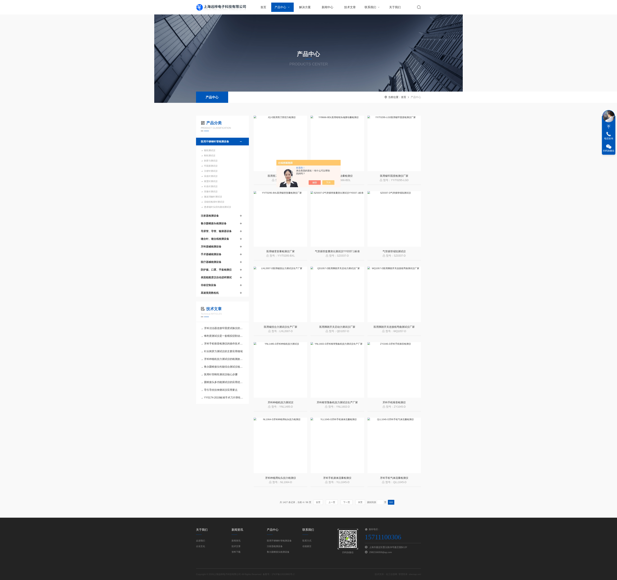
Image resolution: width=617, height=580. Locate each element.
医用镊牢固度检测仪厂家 (394, 175)
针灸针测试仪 (211, 186)
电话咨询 (608, 138)
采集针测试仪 (211, 191)
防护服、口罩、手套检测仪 (216, 269)
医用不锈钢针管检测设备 (215, 141)
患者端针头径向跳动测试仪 (217, 207)
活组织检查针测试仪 (214, 202)
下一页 (346, 502)
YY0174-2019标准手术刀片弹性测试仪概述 (224, 397)
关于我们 (395, 7)
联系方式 (306, 540)
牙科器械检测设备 (211, 246)
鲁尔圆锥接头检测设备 (214, 223)
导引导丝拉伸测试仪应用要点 (220, 389)
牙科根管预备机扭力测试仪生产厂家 (337, 402)
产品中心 (280, 7)
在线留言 (306, 546)
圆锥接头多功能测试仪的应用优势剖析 (224, 382)
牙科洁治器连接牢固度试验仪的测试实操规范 (224, 328)
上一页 (331, 502)
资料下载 (236, 552)
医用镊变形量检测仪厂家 (280, 251)
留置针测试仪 (211, 181)
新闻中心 (327, 7)
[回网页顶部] (608, 127)
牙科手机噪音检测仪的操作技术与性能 (224, 343)
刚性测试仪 (209, 155)
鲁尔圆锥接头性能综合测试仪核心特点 (224, 366)
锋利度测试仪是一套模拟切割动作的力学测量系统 (224, 336)
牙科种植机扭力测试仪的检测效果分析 (224, 359)
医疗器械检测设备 (211, 262)
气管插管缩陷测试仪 (394, 251)
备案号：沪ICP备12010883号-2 (279, 574)
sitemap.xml (415, 574)
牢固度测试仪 (211, 166)
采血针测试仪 (211, 176)
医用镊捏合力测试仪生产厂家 (280, 327)
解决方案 (305, 7)
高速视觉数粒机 (210, 292)
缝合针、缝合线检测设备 (215, 238)
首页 (263, 7)
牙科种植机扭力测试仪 (280, 402)
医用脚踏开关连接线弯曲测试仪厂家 (394, 327)
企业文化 (200, 546)
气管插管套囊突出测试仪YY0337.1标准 (337, 251)
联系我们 (370, 7)
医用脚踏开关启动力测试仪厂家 (337, 327)
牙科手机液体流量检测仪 (337, 478)
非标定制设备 (208, 285)
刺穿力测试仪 (211, 160)
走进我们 (200, 540)
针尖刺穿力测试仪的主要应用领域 (223, 351)
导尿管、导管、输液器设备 (216, 231)
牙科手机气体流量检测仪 (394, 478)
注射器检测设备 (210, 215)
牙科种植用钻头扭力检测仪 (280, 478)
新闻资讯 (236, 540)
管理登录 (402, 574)
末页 (360, 502)
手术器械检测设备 (211, 254)
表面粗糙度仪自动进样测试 (216, 277)
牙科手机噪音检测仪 (394, 402)
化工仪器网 (391, 574)
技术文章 (350, 7)
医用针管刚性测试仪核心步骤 (220, 374)
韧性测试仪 (209, 150)
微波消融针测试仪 (213, 196)
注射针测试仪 (211, 171)
